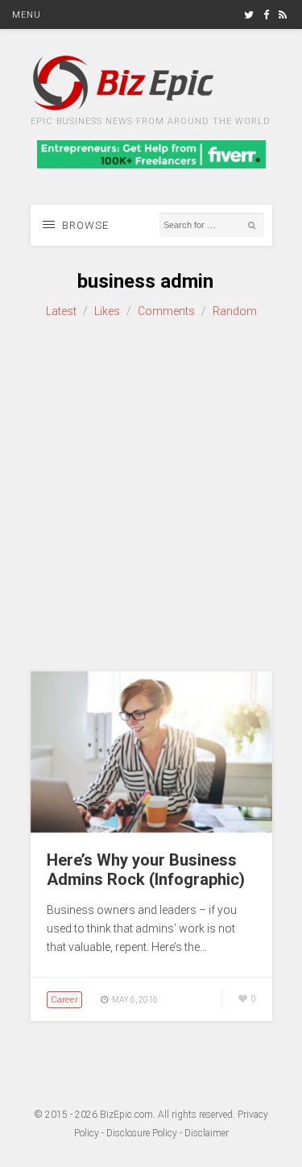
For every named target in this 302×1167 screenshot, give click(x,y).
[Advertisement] (151, 496)
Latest (61, 311)
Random (235, 311)
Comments (166, 311)
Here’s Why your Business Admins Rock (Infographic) (146, 869)
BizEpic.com (126, 1114)
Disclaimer (206, 1133)
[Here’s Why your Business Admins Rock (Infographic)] (151, 828)
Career (64, 1000)
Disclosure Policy (141, 1133)
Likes (107, 311)
